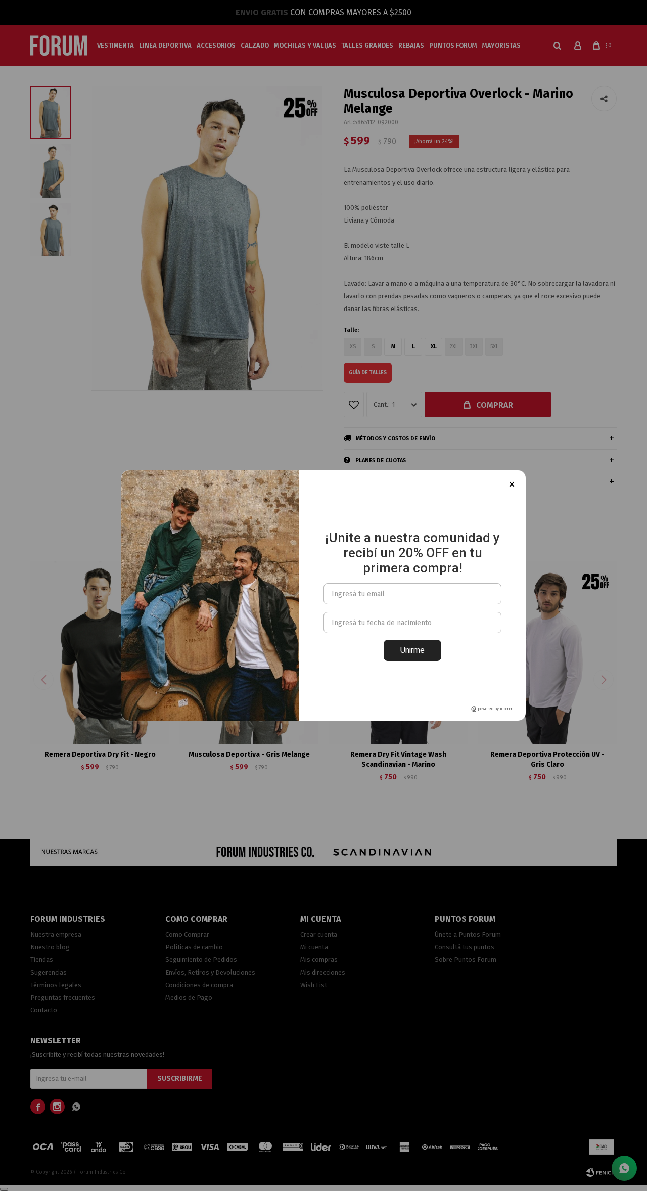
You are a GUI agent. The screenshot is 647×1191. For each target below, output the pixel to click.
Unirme (412, 650)
